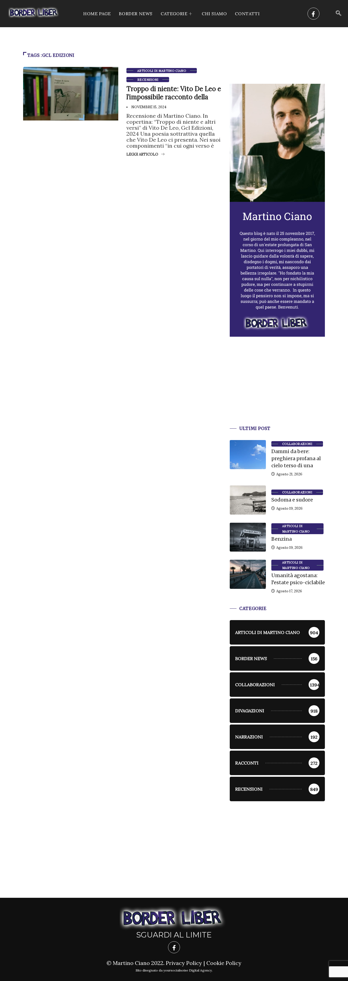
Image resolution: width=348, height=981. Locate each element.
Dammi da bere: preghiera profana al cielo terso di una (296, 458)
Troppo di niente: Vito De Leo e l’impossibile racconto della (173, 93)
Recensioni (147, 80)
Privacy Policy (184, 963)
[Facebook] (313, 14)
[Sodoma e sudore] (248, 499)
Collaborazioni (297, 444)
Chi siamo (214, 13)
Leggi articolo (142, 154)
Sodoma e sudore (292, 500)
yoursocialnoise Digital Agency (187, 970)
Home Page (97, 13)
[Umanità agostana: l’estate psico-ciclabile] (248, 574)
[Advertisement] (277, 388)
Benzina (281, 539)
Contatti (247, 13)
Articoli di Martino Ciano (161, 71)
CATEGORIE (174, 13)
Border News (136, 13)
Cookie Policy (223, 963)
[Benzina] (248, 537)
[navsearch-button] (338, 13)
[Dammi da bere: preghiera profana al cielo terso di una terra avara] (248, 454)
